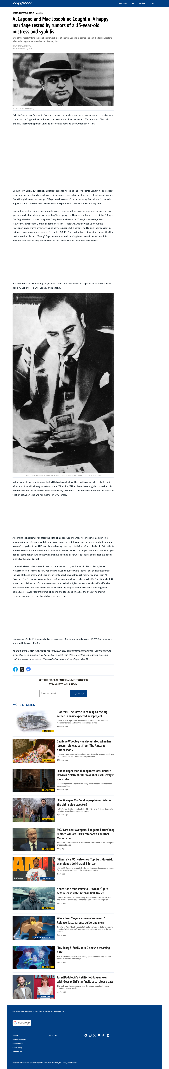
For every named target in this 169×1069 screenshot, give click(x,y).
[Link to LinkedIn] (107, 1035)
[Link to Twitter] (94, 1035)
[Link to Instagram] (90, 1035)
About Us (16, 1035)
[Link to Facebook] (85, 1035)
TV (133, 3)
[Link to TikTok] (103, 1036)
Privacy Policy (18, 1043)
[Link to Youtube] (99, 1035)
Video (151, 3)
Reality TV (123, 3)
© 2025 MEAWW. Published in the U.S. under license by (32, 1011)
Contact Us (53, 1035)
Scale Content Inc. (58, 1011)
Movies (142, 3)
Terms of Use (17, 1052)
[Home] (22, 3)
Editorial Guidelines (19, 1039)
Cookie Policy (17, 1048)
